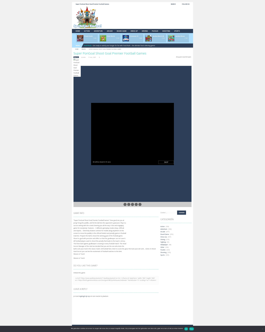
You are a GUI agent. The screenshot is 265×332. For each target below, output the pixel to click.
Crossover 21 (134, 36)
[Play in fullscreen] (132, 204)
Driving (145, 31)
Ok (186, 329)
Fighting (163, 242)
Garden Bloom (180, 36)
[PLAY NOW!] (80, 38)
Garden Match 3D (158, 36)
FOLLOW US (185, 4)
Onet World (111, 36)
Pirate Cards (88, 36)
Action (87, 31)
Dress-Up (134, 31)
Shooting (166, 31)
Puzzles (155, 31)
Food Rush (87, 45)
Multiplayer (164, 245)
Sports (177, 31)
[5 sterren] (175, 56)
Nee (191, 329)
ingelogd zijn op (84, 296)
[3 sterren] (172, 56)
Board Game (121, 31)
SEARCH (173, 4)
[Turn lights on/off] (125, 204)
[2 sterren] (171, 56)
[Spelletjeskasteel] (87, 17)
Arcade (110, 31)
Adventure (98, 31)
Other (162, 247)
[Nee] (262, 329)
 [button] (136, 204)
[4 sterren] (173, 56)
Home (78, 31)
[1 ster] (169, 56)
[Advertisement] (154, 21)
